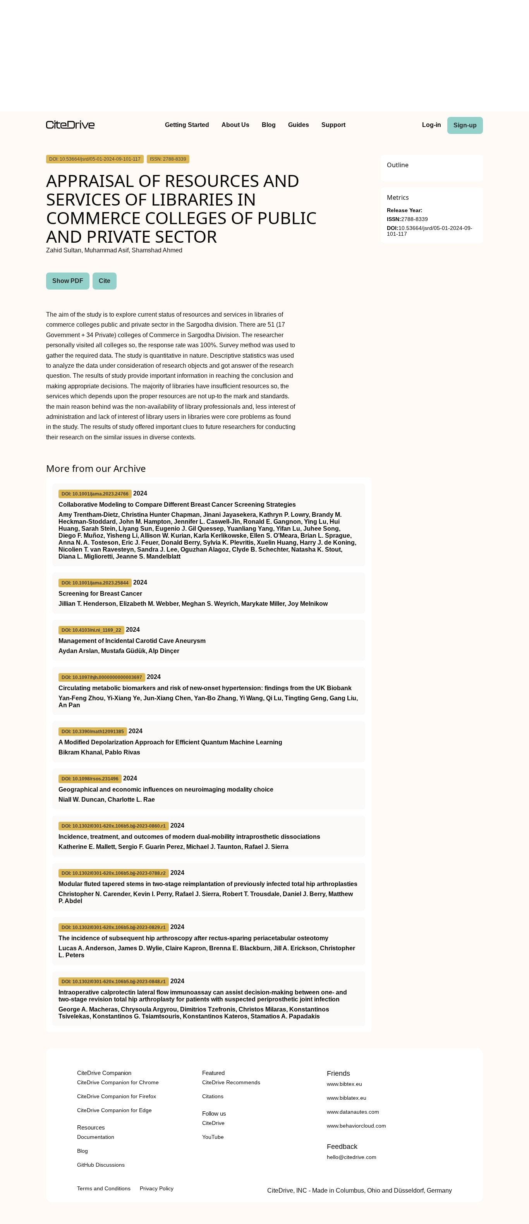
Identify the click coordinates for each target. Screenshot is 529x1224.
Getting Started (187, 125)
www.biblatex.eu (346, 1098)
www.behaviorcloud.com (356, 1126)
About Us (235, 125)
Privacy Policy (156, 1188)
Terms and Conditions (104, 1188)
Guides (298, 125)
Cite (104, 281)
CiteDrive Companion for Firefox (116, 1096)
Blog (269, 125)
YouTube (213, 1137)
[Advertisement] (264, 57)
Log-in (431, 125)
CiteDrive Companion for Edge (114, 1110)
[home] (70, 126)
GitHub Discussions (101, 1165)
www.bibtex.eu (344, 1084)
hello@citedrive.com (351, 1157)
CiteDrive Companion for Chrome (118, 1082)
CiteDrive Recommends (231, 1082)
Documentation (95, 1137)
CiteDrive (213, 1123)
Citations (212, 1096)
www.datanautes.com (353, 1112)
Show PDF (67, 281)
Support (333, 125)
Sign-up (465, 125)
